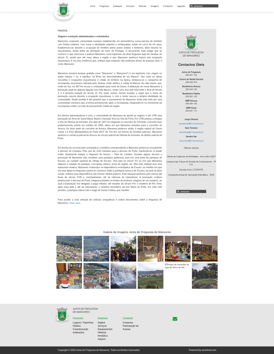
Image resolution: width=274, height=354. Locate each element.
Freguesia (104, 6)
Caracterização (80, 329)
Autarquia (117, 6)
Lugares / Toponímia (83, 322)
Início (92, 6)
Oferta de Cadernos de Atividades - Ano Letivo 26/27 (191, 156)
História (77, 326)
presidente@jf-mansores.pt (191, 123)
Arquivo (102, 339)
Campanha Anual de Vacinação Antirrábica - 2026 (191, 175)
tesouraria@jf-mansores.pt (191, 140)
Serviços (130, 6)
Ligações (181, 6)
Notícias (142, 6)
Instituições (78, 332)
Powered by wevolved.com (202, 350)
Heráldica (103, 336)
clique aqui (74, 203)
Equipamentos (105, 329)
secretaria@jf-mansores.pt (191, 132)
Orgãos (101, 322)
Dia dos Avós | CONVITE (191, 169)
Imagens (155, 6)
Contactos (168, 6)
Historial (102, 332)
